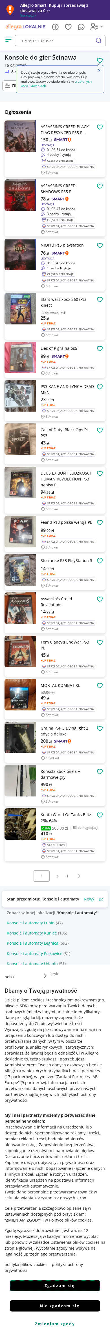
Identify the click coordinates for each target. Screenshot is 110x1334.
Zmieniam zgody (55, 1323)
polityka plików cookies (26, 1264)
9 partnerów (33, 1082)
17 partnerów (18, 1076)
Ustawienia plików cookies (75, 1242)
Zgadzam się (60, 1285)
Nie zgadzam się (60, 1305)
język (54, 973)
